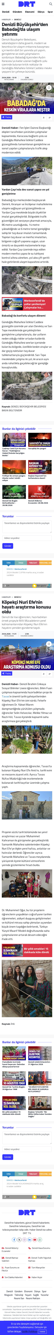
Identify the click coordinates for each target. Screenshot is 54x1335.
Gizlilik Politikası (29, 1331)
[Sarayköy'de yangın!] (40, 439)
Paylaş (8, 117)
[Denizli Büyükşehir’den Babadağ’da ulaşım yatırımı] (27, 98)
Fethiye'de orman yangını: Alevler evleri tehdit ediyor (14, 478)
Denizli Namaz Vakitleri (10, 1259)
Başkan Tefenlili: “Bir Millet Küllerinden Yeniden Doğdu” (40, 1114)
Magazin (8, 1295)
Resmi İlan (19, 1298)
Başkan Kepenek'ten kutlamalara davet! (37, 477)
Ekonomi (29, 11)
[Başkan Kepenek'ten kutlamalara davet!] (40, 467)
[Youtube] (34, 1239)
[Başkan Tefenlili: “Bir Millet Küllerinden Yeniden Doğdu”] (40, 1103)
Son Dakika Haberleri (14, 1277)
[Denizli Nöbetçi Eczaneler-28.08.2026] (40, 492)
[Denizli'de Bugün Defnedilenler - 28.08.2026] (14, 492)
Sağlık (36, 1295)
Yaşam (28, 1295)
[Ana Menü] (3, 4)
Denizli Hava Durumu (41, 1248)
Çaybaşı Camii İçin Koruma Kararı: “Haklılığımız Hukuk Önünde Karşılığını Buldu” (14, 452)
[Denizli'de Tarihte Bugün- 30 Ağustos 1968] (14, 1078)
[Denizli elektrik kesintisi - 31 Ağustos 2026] (40, 1053)
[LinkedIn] (29, 1239)
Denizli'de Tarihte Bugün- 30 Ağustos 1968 (13, 1088)
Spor (50, 11)
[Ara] (50, 4)
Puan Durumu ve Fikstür (11, 1269)
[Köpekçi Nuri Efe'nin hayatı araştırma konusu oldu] (27, 654)
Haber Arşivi (37, 1277)
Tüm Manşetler (38, 1267)
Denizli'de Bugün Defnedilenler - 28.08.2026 (9, 503)
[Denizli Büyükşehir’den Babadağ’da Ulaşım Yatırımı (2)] (27, 170)
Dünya (41, 11)
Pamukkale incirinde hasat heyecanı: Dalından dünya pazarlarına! (13, 1064)
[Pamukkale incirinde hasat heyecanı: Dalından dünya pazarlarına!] (14, 1053)
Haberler (6, 19)
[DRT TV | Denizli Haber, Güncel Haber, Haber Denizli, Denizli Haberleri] (27, 3)
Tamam (42, 1331)
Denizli (5, 11)
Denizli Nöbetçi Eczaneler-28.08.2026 (38, 502)
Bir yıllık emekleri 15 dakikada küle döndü (11, 1113)
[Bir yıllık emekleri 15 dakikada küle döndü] (14, 1103)
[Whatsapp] (40, 1239)
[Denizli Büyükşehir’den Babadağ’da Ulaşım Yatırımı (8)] (27, 385)
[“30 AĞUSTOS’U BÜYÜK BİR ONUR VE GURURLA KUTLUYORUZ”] (40, 1078)
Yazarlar (45, 1295)
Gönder (7, 546)
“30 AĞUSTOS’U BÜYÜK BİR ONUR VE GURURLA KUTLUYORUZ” (38, 1089)
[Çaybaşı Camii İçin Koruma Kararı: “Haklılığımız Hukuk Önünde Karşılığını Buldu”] (14, 439)
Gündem (17, 11)
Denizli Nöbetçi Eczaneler (10, 1250)
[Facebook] (14, 1239)
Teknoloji (18, 1295)
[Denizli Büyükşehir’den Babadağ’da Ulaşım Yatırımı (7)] (27, 279)
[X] (19, 1239)
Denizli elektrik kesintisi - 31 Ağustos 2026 (39, 1063)
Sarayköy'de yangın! (37, 448)
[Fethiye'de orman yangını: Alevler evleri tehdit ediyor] (14, 467)
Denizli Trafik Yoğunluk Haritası (39, 1259)
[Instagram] (24, 1239)
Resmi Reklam (33, 1298)
